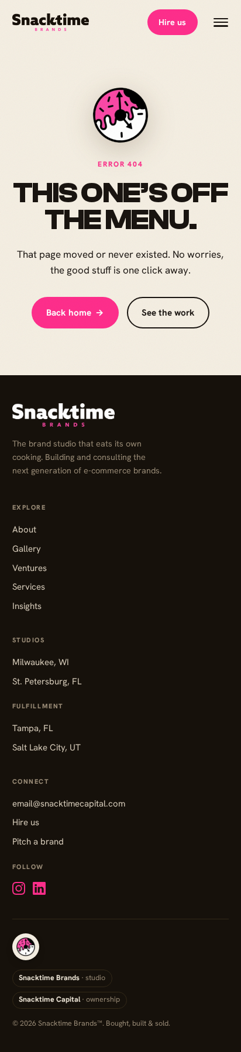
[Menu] (221, 22)
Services (28, 587)
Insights (27, 606)
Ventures (29, 568)
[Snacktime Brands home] (50, 22)
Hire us (172, 22)
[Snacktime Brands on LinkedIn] (39, 888)
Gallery (26, 549)
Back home (75, 313)
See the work (168, 313)
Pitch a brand (38, 841)
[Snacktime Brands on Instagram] (18, 888)
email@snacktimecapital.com (68, 803)
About (24, 529)
